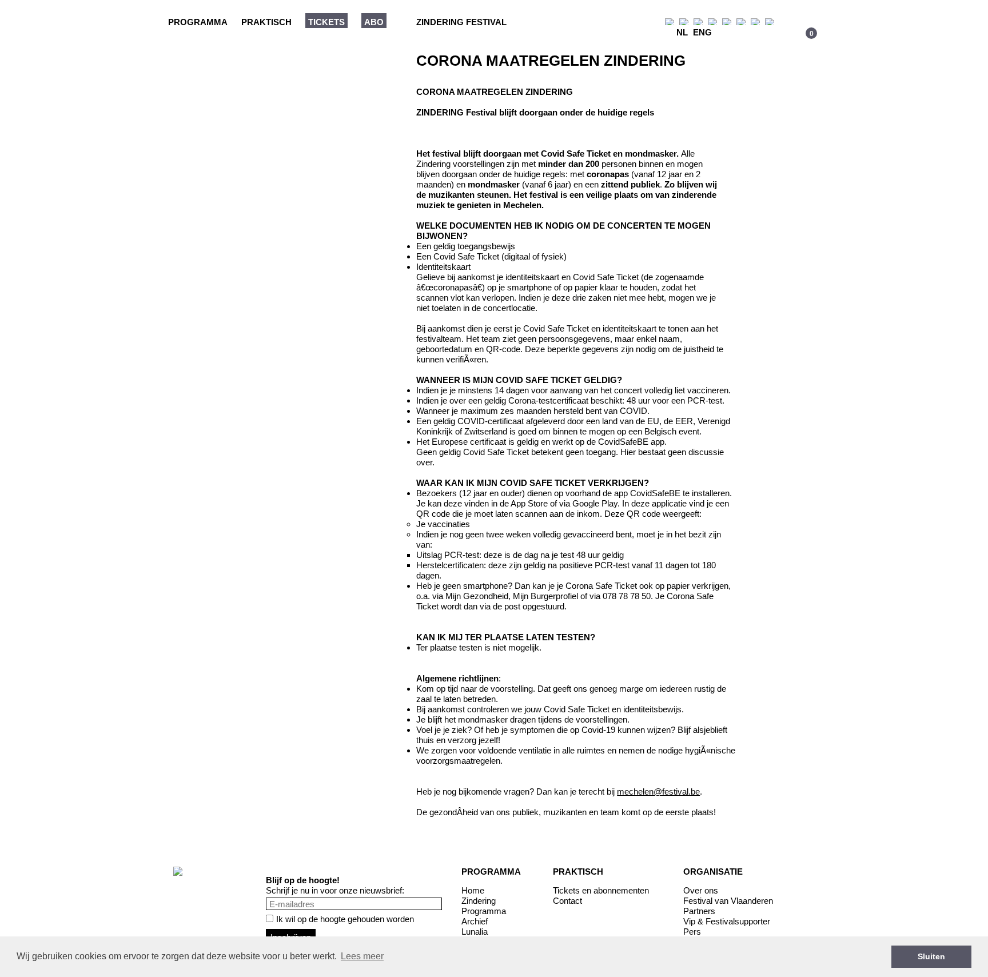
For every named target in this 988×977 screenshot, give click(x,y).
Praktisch (266, 22)
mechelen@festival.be (658, 791)
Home (472, 890)
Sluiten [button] (931, 956)
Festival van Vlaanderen (728, 901)
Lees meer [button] (362, 956)
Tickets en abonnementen (601, 890)
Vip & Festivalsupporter (726, 921)
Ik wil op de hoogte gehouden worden (345, 919)
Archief (474, 921)
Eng (702, 32)
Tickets (326, 22)
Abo (374, 22)
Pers (692, 931)
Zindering (478, 901)
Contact (567, 901)
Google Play (595, 503)
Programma (198, 22)
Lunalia (474, 931)
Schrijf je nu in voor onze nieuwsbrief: (335, 890)
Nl (682, 32)
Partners (699, 911)
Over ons (700, 890)
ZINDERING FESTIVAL (461, 22)
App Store (529, 503)
